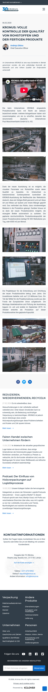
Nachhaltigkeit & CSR (11, 641)
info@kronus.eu (32, 576)
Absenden (39, 668)
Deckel (5, 610)
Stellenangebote (32, 643)
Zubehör (5, 613)
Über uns (6, 631)
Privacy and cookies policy (24, 683)
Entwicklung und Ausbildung (32, 638)
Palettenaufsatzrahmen (11, 603)
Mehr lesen (6, 428)
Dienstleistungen (32, 607)
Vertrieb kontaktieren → (12, 2)
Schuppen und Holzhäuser (31, 611)
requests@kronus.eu (27, 574)
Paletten (5, 607)
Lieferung (29, 618)
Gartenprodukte (31, 615)
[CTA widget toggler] (44, 688)
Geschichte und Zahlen (11, 634)
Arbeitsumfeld (31, 631)
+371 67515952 (27, 571)
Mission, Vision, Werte (34, 634)
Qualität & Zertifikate (10, 638)
